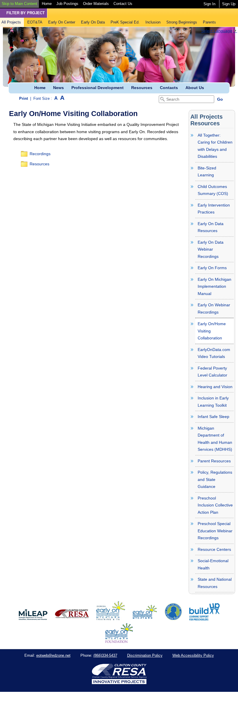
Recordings (40, 153)
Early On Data (93, 22)
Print (23, 98)
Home (47, 4)
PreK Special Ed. (125, 22)
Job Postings (67, 4)
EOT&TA (34, 22)
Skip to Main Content (19, 4)
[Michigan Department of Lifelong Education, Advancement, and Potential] (33, 619)
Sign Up (228, 4)
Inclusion (153, 22)
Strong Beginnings (181, 22)
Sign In (209, 4)
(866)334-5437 (105, 655)
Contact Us (122, 4)
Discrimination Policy (145, 655)
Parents (209, 22)
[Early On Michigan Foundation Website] (119, 641)
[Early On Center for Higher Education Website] (173, 619)
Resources (141, 87)
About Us (194, 87)
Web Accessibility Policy (193, 655)
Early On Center (61, 22)
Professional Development (97, 87)
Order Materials (96, 4)
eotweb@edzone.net (53, 655)
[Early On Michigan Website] (144, 619)
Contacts (169, 87)
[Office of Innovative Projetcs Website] (110, 619)
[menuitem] (19, 4)
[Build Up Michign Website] (204, 619)
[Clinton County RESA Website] (72, 619)
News (58, 87)
